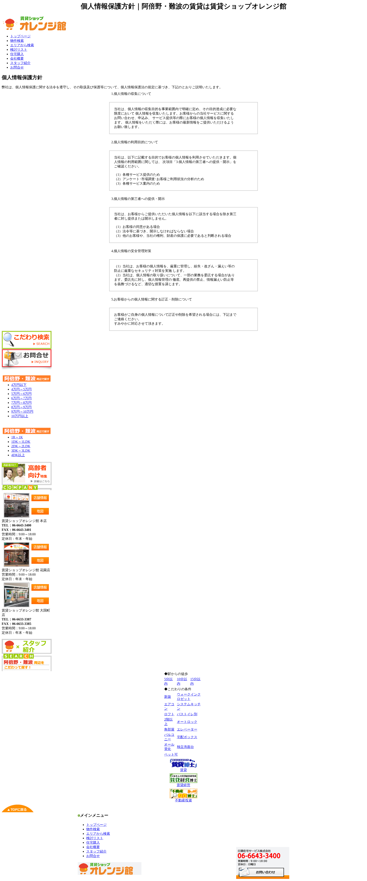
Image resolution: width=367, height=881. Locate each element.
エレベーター (187, 729)
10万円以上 (19, 416)
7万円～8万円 (21, 402)
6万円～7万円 (21, 398)
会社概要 (17, 58)
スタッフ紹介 (20, 63)
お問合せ (17, 67)
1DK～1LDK (20, 441)
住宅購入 (17, 54)
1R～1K (17, 437)
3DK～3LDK (20, 450)
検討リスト (18, 49)
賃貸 (183, 770)
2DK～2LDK (20, 446)
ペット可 (171, 754)
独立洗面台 (185, 747)
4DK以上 (18, 455)
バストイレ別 (187, 714)
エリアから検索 (22, 45)
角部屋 (169, 729)
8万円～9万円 (21, 407)
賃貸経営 (183, 785)
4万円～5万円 (21, 389)
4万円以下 (19, 385)
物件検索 (17, 40)
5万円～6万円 (21, 394)
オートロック (187, 722)
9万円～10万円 (22, 411)
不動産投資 (183, 800)
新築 (167, 697)
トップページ (20, 36)
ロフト (169, 714)
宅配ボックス (187, 737)
